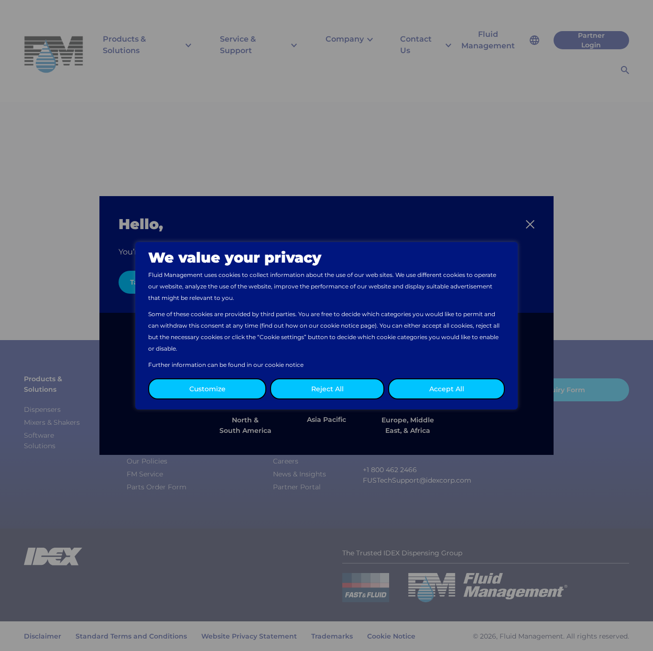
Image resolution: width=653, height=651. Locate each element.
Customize (207, 389)
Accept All (446, 389)
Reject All (327, 389)
